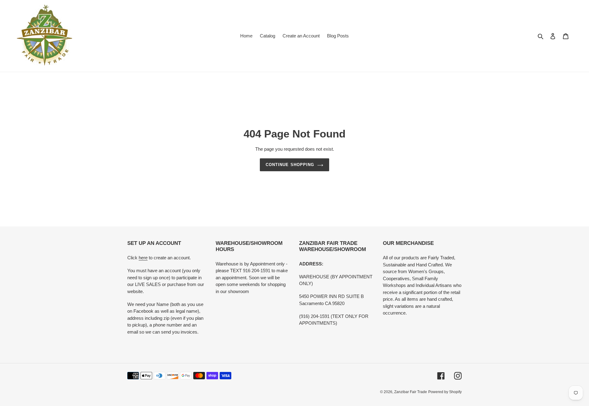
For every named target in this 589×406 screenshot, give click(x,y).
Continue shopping (290, 164)
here (143, 257)
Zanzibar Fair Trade (410, 392)
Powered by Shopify (445, 392)
